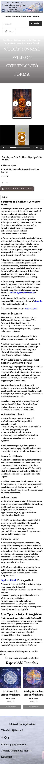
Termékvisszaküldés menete (16, 750)
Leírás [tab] (4, 197)
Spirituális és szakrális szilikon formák (22, 43)
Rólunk (29, 16)
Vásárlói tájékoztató (12, 730)
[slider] (20, 147)
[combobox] (15, 24)
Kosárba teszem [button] (10, 707)
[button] (9, 31)
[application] (22, 137)
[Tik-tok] (9, 737)
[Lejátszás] (3, 148)
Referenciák (16, 16)
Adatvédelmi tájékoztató (22, 724)
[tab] (4, 197)
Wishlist (18, 651)
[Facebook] (2, 737)
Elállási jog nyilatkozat (13, 744)
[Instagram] (5, 737)
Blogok (23, 16)
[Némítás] (37, 148)
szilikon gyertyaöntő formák (22, 292)
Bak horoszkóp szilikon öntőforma (10, 693)
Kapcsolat (35, 16)
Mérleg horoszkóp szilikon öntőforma (33, 693)
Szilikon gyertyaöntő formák (27, 40)
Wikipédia (37, 301)
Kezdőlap (8, 16)
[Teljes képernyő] (41, 148)
